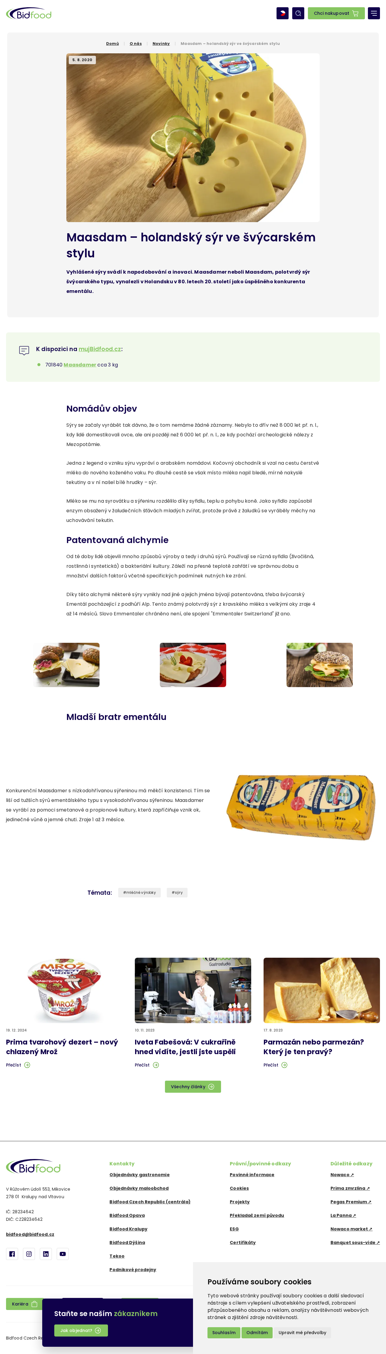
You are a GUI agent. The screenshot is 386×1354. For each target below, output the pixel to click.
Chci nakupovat (331, 13)
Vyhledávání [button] (298, 13)
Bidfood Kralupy (128, 1229)
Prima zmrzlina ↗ (350, 1188)
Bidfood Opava (126, 1215)
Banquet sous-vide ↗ (355, 1242)
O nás (136, 43)
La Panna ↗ (343, 1215)
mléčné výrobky (141, 892)
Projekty (240, 1202)
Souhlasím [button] (224, 1333)
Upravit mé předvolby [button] (302, 1333)
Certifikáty (243, 1242)
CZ (282, 13)
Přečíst (13, 1065)
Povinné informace (252, 1175)
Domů (112, 43)
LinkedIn (46, 1254)
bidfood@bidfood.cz (30, 1234)
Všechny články (188, 1087)
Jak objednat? (76, 1330)
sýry (179, 892)
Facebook (12, 1254)
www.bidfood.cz (33, 1166)
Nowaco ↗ (342, 1175)
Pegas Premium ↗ (351, 1202)
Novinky (161, 43)
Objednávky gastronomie (139, 1175)
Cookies (239, 1188)
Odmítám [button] (257, 1333)
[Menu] (374, 13)
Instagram (29, 1254)
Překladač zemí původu (257, 1215)
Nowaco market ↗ (352, 1229)
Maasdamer (80, 364)
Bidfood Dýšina (127, 1242)
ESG (234, 1229)
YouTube (63, 1254)
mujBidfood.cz (100, 349)
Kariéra (20, 1304)
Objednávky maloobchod (139, 1188)
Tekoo (117, 1256)
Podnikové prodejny (132, 1270)
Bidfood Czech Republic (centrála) (149, 1202)
